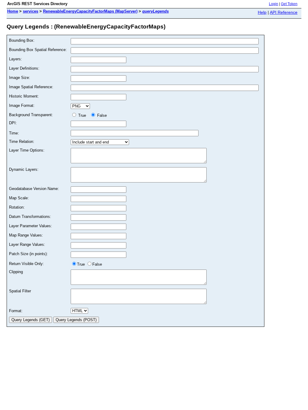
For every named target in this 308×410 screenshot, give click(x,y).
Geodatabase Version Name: (34, 188)
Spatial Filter (20, 291)
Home (12, 11)
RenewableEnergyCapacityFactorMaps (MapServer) (90, 11)
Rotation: (17, 207)
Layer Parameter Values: (30, 226)
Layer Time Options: (27, 150)
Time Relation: (21, 141)
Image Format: (22, 105)
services (30, 11)
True (82, 115)
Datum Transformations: (30, 216)
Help (262, 12)
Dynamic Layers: (23, 169)
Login (273, 4)
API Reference (283, 12)
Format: (16, 311)
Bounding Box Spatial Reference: (38, 49)
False (101, 115)
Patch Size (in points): (28, 254)
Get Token (289, 4)
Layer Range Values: (27, 244)
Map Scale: (19, 198)
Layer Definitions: (24, 68)
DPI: (13, 123)
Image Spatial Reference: (31, 87)
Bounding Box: (22, 40)
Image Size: (19, 77)
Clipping (16, 272)
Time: (14, 133)
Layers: (15, 59)
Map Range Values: (26, 235)
